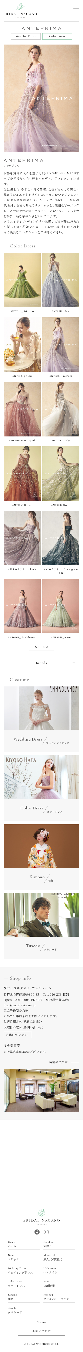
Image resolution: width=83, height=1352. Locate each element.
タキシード (15, 1310)
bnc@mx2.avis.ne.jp (20, 1005)
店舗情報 (49, 1284)
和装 (12, 1297)
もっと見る (41, 647)
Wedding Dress (26, 36)
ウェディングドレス (20, 1271)
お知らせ (13, 1257)
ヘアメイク (50, 1271)
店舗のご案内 (58, 1062)
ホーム (12, 1244)
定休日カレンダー (18, 1035)
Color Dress (57, 36)
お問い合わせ (41, 1331)
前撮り (48, 1244)
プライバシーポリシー (57, 1297)
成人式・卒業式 (52, 1257)
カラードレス (16, 1284)
